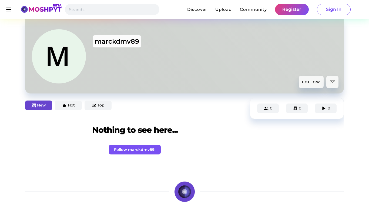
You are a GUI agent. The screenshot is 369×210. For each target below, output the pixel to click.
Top (101, 105)
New (41, 105)
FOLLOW (311, 82)
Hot (71, 105)
